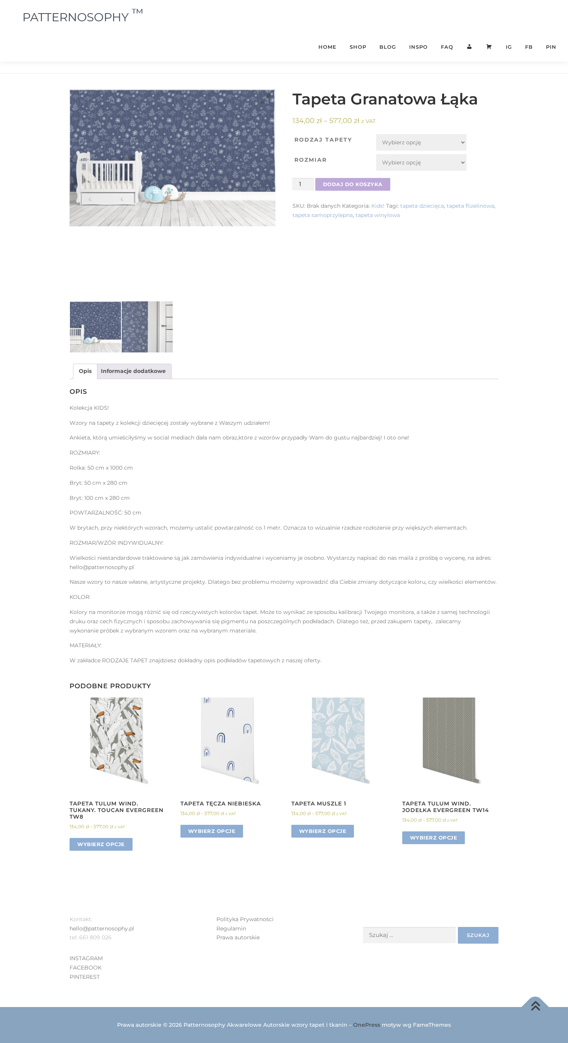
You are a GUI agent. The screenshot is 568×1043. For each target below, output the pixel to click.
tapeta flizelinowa (470, 205)
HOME (327, 47)
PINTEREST (85, 976)
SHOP (358, 47)
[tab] (85, 371)
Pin (551, 47)
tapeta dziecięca (422, 205)
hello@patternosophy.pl (102, 928)
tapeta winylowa (377, 215)
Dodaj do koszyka (353, 184)
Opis (85, 371)
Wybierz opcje (101, 844)
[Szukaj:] (409, 935)
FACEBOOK (86, 967)
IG (509, 47)
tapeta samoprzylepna (323, 215)
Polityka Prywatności (245, 919)
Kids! (377, 205)
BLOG (387, 47)
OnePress (366, 1024)
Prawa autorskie (238, 937)
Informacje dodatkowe (133, 371)
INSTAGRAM (86, 958)
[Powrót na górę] (535, 1007)
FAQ (447, 47)
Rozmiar (310, 159)
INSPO (418, 47)
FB (529, 47)
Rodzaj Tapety (323, 139)
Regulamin (231, 928)
